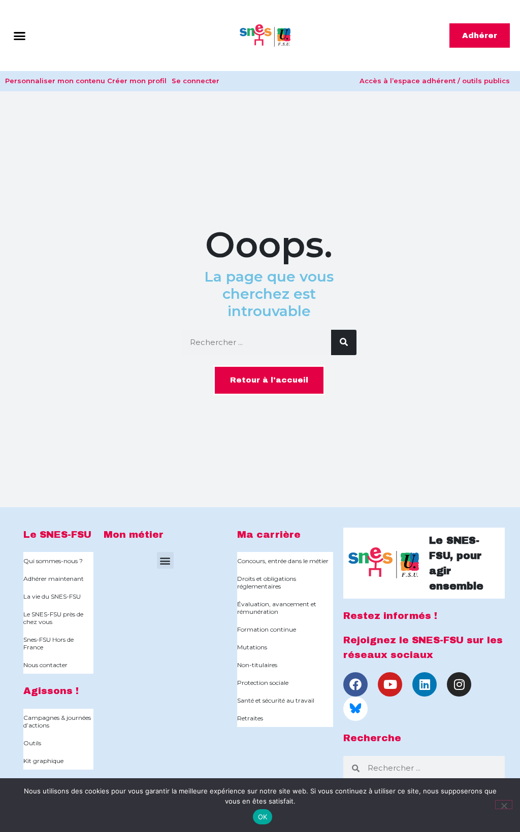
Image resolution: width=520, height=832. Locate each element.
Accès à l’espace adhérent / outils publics (435, 81)
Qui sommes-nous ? (53, 561)
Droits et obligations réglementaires (266, 582)
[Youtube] (390, 684)
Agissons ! (51, 690)
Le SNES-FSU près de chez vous (53, 618)
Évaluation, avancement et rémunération (276, 607)
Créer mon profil (137, 81)
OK (263, 817)
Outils (32, 743)
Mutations (252, 647)
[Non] (503, 804)
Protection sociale (262, 682)
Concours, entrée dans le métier (283, 561)
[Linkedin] (424, 684)
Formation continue (266, 629)
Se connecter (195, 81)
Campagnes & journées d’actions (57, 721)
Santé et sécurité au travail (275, 700)
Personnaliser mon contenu (55, 81)
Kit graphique (43, 761)
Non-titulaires (257, 665)
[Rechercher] (343, 342)
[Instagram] (459, 684)
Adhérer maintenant (53, 578)
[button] (19, 35)
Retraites (250, 718)
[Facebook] (355, 684)
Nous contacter (45, 665)
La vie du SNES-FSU (52, 596)
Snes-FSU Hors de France (48, 643)
